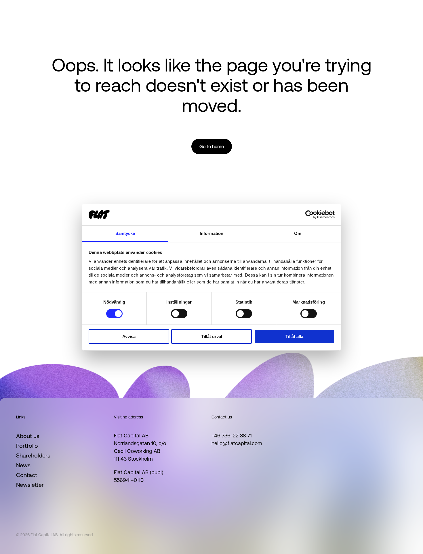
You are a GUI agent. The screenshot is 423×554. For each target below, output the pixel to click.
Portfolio (27, 445)
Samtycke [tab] (125, 233)
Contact (26, 475)
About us (27, 436)
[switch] (179, 313)
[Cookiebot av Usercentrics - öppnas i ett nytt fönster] (309, 214)
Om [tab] (297, 233)
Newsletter (30, 484)
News (23, 465)
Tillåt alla (294, 336)
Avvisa (129, 336)
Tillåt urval (211, 336)
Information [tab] (211, 233)
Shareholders (33, 455)
